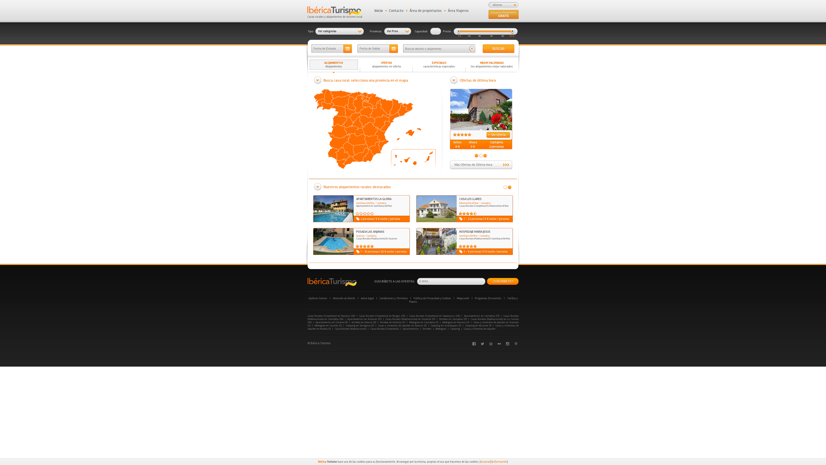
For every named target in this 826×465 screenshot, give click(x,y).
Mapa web (463, 298)
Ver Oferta (498, 135)
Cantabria (496, 142)
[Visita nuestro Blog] (490, 343)
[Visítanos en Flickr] (499, 343)
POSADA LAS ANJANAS (370, 232)
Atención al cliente (344, 298)
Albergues (440, 328)
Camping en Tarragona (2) (360, 325)
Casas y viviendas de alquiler (479, 328)
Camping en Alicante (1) (478, 325)
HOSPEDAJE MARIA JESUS (474, 232)
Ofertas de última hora (478, 80)
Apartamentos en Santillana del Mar (374, 206)
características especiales (439, 64)
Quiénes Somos (317, 298)
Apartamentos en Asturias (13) (364, 319)
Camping (455, 328)
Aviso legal (367, 298)
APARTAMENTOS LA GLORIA (373, 199)
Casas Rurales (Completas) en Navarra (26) (331, 316)
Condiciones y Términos (393, 298)
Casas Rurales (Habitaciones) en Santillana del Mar (484, 238)
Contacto (396, 10)
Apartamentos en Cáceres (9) (332, 322)
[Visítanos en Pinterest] (516, 343)
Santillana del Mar (365, 203)
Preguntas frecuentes (488, 298)
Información (499, 461)
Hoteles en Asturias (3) (392, 322)
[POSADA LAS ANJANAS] (333, 254)
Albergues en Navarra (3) (455, 322)
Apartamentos (411, 328)
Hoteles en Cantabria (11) (453, 319)
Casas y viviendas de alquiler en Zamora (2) (402, 325)
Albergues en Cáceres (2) (328, 325)
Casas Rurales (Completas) (384, 328)
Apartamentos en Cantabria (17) (481, 316)
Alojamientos (333, 64)
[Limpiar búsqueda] (472, 48)
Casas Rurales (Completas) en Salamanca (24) (434, 316)
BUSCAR (498, 48)
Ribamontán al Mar (469, 203)
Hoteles (427, 328)
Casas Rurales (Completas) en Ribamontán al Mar (484, 206)
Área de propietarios (426, 10)
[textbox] (435, 48)
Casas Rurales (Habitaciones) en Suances (376, 238)
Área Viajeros (458, 10)
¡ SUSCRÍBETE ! (503, 281)
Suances (360, 235)
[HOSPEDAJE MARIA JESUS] (436, 254)
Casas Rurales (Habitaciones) (350, 328)
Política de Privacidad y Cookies (432, 298)
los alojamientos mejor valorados (492, 64)
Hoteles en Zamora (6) (364, 322)
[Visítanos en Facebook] (474, 343)
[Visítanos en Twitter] (482, 343)
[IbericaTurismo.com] (332, 282)
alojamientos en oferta (386, 64)
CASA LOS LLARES (470, 199)
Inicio (378, 10)
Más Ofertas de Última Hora (473, 165)
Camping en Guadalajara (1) (446, 325)
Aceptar (485, 461)
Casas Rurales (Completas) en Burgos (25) (382, 316)
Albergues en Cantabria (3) (423, 322)
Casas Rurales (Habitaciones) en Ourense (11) (410, 319)
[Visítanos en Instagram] (507, 343)
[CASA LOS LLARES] (436, 221)
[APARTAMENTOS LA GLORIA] (333, 221)
